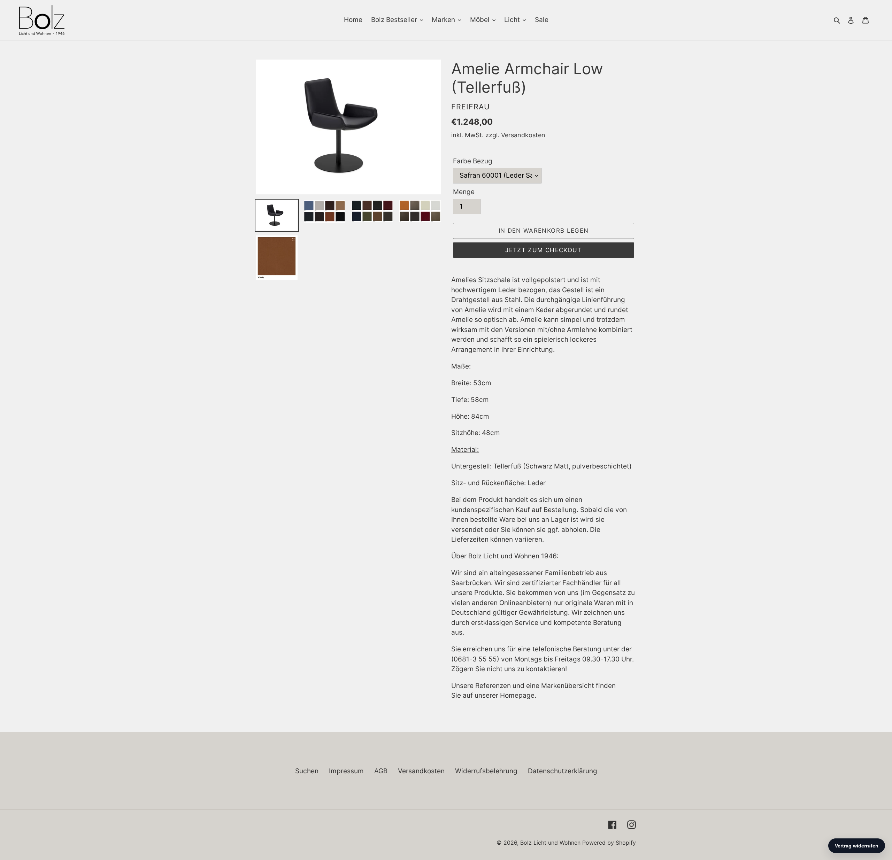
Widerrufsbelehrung (486, 771)
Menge (464, 192)
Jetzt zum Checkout (543, 250)
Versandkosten (523, 135)
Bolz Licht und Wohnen (550, 842)
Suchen (306, 771)
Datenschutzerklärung (562, 771)
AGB (380, 771)
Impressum (346, 771)
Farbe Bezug (472, 161)
